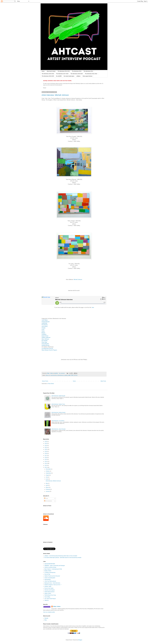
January (48, 491)
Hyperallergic (47, 579)
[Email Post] (67, 373)
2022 (46, 445)
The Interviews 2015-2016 (48, 73)
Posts (46, 498)
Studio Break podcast (49, 591)
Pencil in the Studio (48, 588)
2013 (46, 463)
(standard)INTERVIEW (49, 563)
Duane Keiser (45, 336)
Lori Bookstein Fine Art (47, 348)
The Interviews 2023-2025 (48, 76)
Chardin (43, 328)
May (47, 483)
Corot (43, 329)
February (48, 489)
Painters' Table (47, 586)
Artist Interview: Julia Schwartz (58, 429)
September (48, 473)
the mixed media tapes (69, 76)
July (47, 477)
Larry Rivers (45, 326)
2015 (46, 459)
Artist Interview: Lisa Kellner (57, 420)
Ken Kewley (45, 340)
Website (46, 618)
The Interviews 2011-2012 (64, 71)
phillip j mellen (71, 375)
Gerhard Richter (45, 345)
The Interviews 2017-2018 (62, 73)
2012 (46, 465)
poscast (75, 375)
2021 (46, 447)
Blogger (80, 639)
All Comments (48, 501)
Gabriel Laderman (46, 337)
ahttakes (78, 76)
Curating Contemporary (49, 572)
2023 (46, 443)
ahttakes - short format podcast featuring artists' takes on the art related (60, 555)
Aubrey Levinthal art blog (50, 567)
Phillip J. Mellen (56, 606)
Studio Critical (47, 593)
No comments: (62, 373)
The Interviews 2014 (88, 71)
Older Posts (103, 381)
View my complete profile (49, 612)
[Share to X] (73, 373)
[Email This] (70, 373)
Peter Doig (44, 342)
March (47, 487)
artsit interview (54, 375)
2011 (46, 467)
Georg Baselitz (45, 343)
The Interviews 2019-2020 (77, 73)
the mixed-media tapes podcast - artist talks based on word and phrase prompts (62, 557)
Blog (45, 620)
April (47, 485)
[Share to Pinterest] (76, 373)
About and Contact (51, 71)
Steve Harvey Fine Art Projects (49, 350)
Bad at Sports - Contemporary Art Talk (53, 569)
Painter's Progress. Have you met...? (52, 584)
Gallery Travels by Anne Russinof (52, 576)
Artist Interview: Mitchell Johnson (55, 95)
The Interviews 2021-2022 (91, 73)
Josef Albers (45, 320)
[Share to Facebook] (75, 373)
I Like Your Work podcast (50, 581)
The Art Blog (47, 597)
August (47, 475)
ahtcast (47, 375)
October (48, 471)
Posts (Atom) (51, 383)
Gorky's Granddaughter (49, 577)
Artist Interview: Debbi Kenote (58, 395)
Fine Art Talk (47, 574)
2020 (46, 449)
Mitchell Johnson (78, 279)
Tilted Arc (46, 600)
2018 (46, 453)
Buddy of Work (47, 570)
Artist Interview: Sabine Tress (58, 404)
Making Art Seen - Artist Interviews (52, 583)
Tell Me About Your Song (50, 595)
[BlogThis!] (72, 373)
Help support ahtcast (87, 76)
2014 (46, 461)
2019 (46, 451)
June (47, 479)
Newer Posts (45, 381)
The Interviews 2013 (76, 71)
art (49, 375)
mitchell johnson (60, 375)
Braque (43, 332)
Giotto (43, 331)
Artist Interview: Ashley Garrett (58, 412)
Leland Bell (44, 323)
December (48, 469)
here (93, 307)
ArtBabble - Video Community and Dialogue (54, 565)
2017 (46, 455)
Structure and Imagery (49, 590)
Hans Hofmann (45, 339)
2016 (46, 457)
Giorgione (44, 334)
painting (65, 375)
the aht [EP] (58, 76)
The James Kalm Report (50, 598)
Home (43, 71)
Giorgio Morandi (45, 321)
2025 (46, 441)
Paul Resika (45, 324)
